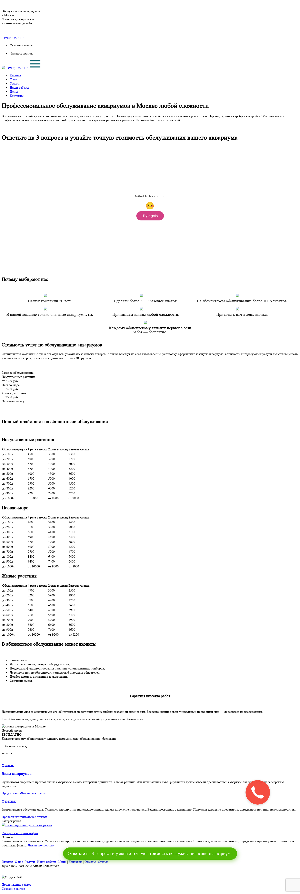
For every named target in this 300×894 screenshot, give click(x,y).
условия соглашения (249, 487)
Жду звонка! (264, 472)
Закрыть (288, 5)
